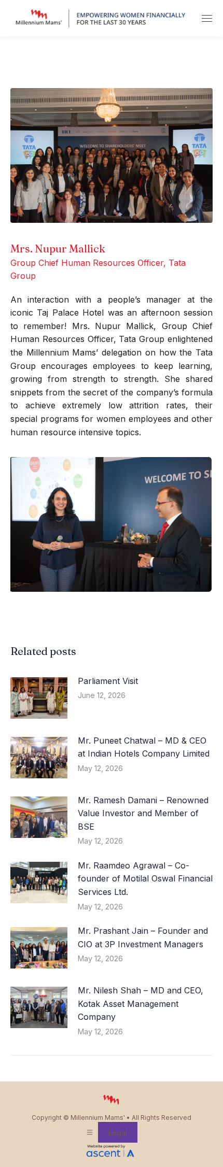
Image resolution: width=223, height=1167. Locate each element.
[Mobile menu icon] (207, 18)
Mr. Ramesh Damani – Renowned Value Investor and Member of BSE (143, 813)
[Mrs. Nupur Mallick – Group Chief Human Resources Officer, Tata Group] (110, 524)
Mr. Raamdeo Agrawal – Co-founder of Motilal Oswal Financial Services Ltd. (145, 878)
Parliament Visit (108, 681)
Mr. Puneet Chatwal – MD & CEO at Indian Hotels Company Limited (144, 747)
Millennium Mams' (98, 1117)
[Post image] (38, 698)
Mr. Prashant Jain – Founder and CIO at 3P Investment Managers (143, 937)
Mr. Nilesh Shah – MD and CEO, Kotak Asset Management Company (140, 1003)
